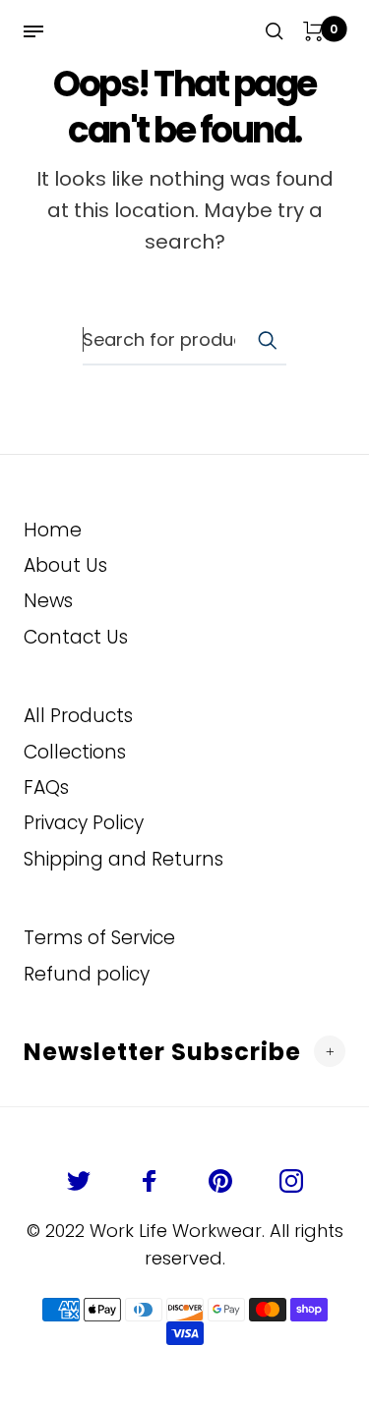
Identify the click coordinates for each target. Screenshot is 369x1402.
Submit (266, 340)
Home (53, 530)
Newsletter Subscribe (162, 1052)
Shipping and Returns (123, 859)
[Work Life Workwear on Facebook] (149, 1181)
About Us (65, 565)
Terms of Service (99, 938)
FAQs (46, 787)
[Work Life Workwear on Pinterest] (220, 1181)
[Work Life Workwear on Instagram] (291, 1181)
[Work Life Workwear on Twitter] (79, 1181)
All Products (78, 715)
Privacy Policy (84, 823)
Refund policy (87, 974)
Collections (75, 752)
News (48, 601)
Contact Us (76, 637)
